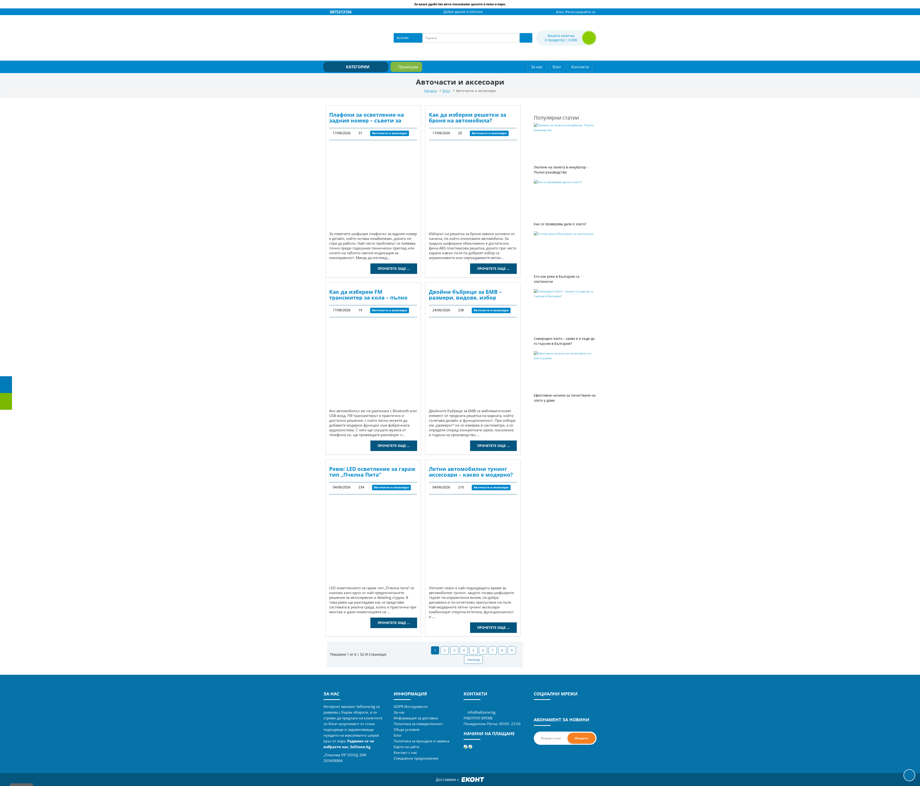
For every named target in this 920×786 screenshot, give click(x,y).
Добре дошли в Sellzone (463, 11)
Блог (557, 66)
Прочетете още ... (394, 268)
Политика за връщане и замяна (421, 741)
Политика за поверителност (418, 723)
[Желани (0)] (547, 12)
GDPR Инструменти (411, 706)
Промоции (408, 66)
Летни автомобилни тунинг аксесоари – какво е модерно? (471, 471)
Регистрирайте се (580, 12)
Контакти (580, 66)
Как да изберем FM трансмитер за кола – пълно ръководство (368, 294)
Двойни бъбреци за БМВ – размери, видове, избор (465, 294)
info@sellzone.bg (481, 712)
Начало (430, 90)
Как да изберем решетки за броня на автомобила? (467, 117)
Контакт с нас (405, 752)
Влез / (561, 12)
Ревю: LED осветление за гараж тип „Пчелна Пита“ (372, 471)
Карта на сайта (406, 746)
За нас (537, 66)
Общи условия (407, 729)
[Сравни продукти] (541, 12)
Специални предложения (416, 758)
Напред (473, 659)
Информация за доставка (416, 718)
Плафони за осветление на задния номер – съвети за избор (366, 117)
